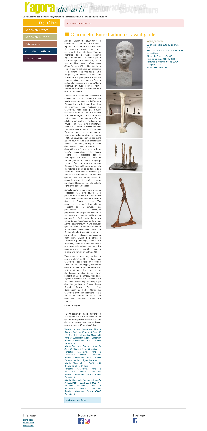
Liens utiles (28, 419)
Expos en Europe (37, 37)
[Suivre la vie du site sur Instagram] (87, 420)
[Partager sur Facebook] (135, 420)
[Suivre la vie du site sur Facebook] (81, 420)
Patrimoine (32, 44)
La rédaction (28, 422)
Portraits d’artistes (37, 51)
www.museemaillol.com (157, 67)
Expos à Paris (48, 22)
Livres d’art (33, 58)
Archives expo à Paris (76, 400)
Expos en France (36, 30)
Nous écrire (28, 425)
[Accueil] (90, 7)
